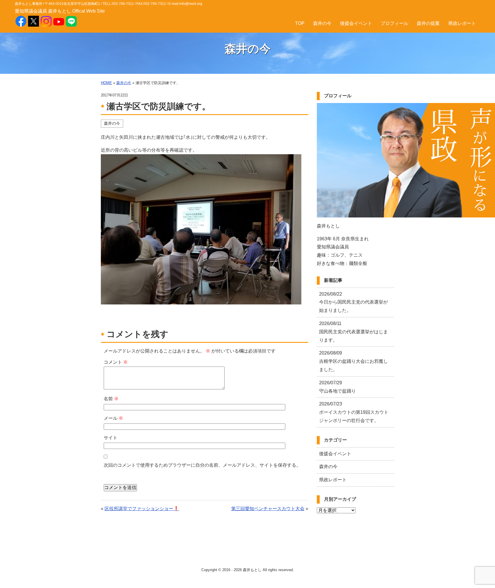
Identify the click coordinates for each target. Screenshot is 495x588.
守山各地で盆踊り (337, 386)
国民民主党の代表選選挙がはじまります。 (353, 331)
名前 (111, 398)
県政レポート (462, 23)
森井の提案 (428, 23)
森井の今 (322, 23)
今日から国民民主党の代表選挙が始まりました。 (353, 302)
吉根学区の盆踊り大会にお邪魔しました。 (353, 361)
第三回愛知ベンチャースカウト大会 (268, 508)
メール (113, 418)
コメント (116, 362)
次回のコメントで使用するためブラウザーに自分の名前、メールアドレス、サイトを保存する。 (202, 465)
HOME (106, 83)
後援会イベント (356, 23)
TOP (300, 23)
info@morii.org (190, 4)
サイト (110, 437)
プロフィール (394, 23)
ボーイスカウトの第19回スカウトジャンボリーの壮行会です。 (353, 412)
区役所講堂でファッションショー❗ (142, 508)
